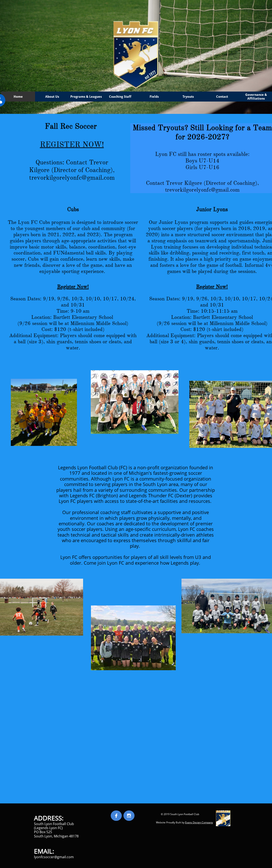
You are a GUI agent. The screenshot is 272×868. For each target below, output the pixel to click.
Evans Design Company (199, 822)
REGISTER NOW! (72, 144)
